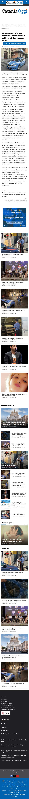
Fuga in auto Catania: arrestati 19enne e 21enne (18, 513)
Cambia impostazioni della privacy (10, 733)
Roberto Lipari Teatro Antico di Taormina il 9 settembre (19, 493)
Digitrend (13, 788)
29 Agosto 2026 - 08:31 (12, 285)
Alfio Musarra (5, 543)
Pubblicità (3, 727)
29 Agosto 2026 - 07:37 (12, 426)
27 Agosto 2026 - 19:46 (12, 397)
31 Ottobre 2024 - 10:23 (15, 46)
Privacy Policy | (15, 794)
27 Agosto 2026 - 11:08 (21, 516)
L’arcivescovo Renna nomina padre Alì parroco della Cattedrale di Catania (14, 423)
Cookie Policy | (7, 794)
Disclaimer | (23, 794)
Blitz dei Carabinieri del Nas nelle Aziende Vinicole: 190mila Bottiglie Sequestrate (16, 200)
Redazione (5, 46)
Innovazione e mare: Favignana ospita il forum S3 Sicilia (19, 504)
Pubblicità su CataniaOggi (17, 770)
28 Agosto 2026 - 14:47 (12, 313)
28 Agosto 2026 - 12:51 (12, 369)
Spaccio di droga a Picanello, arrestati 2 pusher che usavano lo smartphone (19, 435)
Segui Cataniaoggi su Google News (14, 43)
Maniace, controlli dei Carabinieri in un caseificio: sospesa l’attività (12, 339)
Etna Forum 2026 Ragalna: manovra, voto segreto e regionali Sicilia (13, 283)
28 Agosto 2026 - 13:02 (12, 341)
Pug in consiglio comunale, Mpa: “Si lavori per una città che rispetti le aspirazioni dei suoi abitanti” (14, 193)
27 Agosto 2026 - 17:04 (21, 506)
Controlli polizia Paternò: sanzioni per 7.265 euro (18, 474)
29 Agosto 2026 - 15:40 (12, 257)
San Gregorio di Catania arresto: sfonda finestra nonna (12, 464)
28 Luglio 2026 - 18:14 (13, 543)
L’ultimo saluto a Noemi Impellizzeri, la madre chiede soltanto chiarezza (14, 394)
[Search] (26, 2)
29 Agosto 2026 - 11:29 (21, 437)
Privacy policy (4, 730)
